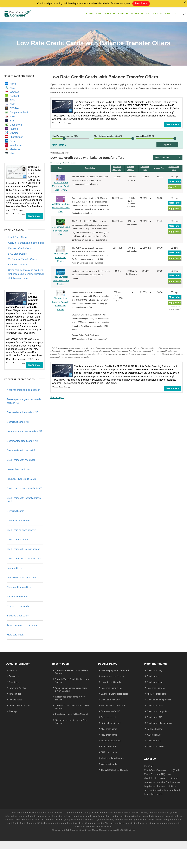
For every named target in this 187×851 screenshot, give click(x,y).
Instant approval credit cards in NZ (24, 431)
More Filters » (59, 145)
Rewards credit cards (18, 606)
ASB (12, 100)
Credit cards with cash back (21, 460)
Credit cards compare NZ (159, 699)
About (169, 14)
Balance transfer (154, 729)
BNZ (12, 104)
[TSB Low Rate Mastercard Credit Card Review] (60, 177)
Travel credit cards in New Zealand (71, 714)
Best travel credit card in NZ (21, 450)
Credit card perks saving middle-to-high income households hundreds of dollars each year (26, 274)
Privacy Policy (15, 699)
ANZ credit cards (109, 735)
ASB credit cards (109, 729)
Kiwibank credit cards (111, 723)
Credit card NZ (154, 740)
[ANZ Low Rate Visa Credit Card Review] (60, 272)
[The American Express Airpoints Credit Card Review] (60, 293)
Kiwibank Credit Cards (19, 248)
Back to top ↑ (57, 397)
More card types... (16, 634)
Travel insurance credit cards (22, 625)
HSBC (13, 116)
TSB (12, 120)
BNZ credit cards (109, 752)
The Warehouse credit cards (114, 770)
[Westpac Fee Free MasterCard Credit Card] (60, 199)
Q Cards (14, 133)
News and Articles (17, 688)
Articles (152, 14)
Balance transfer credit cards (114, 694)
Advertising (14, 682)
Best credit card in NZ (18, 422)
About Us (13, 670)
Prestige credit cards (17, 596)
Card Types (103, 14)
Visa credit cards (109, 764)
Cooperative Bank (19, 112)
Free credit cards (15, 568)
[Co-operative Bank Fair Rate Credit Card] (60, 222)
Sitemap (13, 711)
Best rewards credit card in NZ (22, 441)
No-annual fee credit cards (20, 587)
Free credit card (108, 717)
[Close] (184, 2)
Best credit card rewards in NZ (22, 412)
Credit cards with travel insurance (24, 558)
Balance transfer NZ (110, 711)
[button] (168, 157)
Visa (12, 153)
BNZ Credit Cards (17, 254)
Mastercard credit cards (112, 758)
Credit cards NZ (154, 717)
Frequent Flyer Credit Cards (21, 479)
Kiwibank (14, 96)
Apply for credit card (156, 694)
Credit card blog (154, 670)
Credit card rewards (110, 699)
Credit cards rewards (17, 539)
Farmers (14, 129)
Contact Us (14, 676)
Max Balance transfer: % (108, 136)
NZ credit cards (154, 735)
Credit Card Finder (17, 237)
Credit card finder (155, 682)
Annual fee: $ (145, 136)
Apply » (167, 144)
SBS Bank (15, 108)
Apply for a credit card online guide (26, 243)
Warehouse (16, 145)
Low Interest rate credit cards (22, 577)
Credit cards (153, 676)
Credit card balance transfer (21, 530)
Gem (12, 141)
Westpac (14, 92)
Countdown (16, 124)
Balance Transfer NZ (19, 264)
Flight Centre (16, 137)
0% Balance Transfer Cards (22, 259)
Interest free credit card (18, 469)
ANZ (12, 88)
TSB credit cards (109, 746)
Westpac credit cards (111, 740)
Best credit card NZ (156, 688)
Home (89, 14)
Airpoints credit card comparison (23, 390)
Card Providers (128, 14)
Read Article (141, 3)
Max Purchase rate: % (65, 136)
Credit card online (155, 746)
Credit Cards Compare (19, 705)
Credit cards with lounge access (23, 549)
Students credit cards (18, 615)
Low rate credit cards (111, 682)
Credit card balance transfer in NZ (24, 488)
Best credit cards (15, 511)
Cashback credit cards (18, 520)
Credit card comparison (158, 711)
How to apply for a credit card (115, 670)
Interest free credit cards (112, 676)
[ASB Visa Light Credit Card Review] (60, 248)
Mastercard (15, 149)
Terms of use (15, 694)
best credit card (64, 816)
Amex (13, 84)
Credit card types (155, 705)
